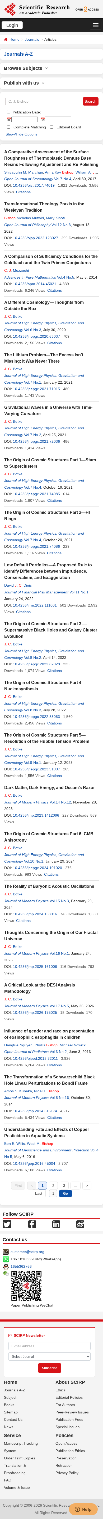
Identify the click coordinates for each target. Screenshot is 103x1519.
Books (9, 1405)
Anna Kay (59, 172)
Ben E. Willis (14, 1143)
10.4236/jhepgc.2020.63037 (36, 336)
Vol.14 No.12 (60, 802)
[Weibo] (80, 1224)
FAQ (7, 1480)
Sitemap (11, 1412)
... (75, 1185)
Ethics (60, 1390)
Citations (23, 192)
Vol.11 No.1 (78, 592)
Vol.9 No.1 (32, 762)
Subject (10, 1397)
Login (12, 25)
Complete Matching (29, 127)
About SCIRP (70, 1382)
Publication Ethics (70, 1451)
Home (15, 39)
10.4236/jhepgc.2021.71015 (36, 389)
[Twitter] (7, 1224)
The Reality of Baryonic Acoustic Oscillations (49, 886)
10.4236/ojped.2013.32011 (35, 1058)
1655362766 (21, 1266)
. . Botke (13, 316)
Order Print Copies (19, 1458)
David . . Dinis (18, 585)
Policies (64, 1435)
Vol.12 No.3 (61, 225)
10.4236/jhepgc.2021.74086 (36, 546)
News (8, 1427)
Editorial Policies (69, 1397)
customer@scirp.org (27, 1252)
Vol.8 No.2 (32, 657)
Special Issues (67, 1427)
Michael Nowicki (73, 1045)
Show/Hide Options (22, 134)
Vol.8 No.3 (32, 710)
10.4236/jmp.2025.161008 (35, 966)
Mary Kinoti (55, 218)
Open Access (66, 1443)
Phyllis (46, 1045)
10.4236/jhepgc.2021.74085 (36, 494)
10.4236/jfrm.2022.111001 (35, 605)
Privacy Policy (66, 1473)
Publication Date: (26, 112)
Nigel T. (46, 1091)
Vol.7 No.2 (32, 435)
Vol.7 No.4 (62, 179)
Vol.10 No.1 (33, 861)
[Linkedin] (56, 1224)
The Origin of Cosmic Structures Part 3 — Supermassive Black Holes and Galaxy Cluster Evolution (50, 630)
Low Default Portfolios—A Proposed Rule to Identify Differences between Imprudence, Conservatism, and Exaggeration (48, 571)
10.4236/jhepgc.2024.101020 (37, 868)
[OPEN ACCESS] (87, 9)
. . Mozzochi (16, 270)
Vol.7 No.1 (32, 382)
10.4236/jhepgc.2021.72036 (36, 441)
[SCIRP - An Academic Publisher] (37, 9)
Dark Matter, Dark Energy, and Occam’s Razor (49, 787)
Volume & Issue (17, 1487)
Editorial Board (69, 127)
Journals (32, 39)
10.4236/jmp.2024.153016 (35, 914)
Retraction (64, 1465)
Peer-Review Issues (72, 1412)
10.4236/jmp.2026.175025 (35, 1012)
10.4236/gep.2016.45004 (34, 1163)
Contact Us (13, 1419)
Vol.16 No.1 (59, 953)
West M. (40, 1143)
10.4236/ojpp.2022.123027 (35, 238)
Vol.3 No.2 (58, 1052)
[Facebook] (32, 1224)
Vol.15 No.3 (59, 901)
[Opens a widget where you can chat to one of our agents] (83, 1509)
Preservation (66, 1458)
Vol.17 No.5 (59, 1006)
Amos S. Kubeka (18, 1091)
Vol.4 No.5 (65, 277)
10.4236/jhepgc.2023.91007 (36, 769)
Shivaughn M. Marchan (23, 172)
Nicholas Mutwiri (24, 218)
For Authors (65, 1405)
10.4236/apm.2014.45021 (34, 284)
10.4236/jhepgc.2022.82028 (36, 664)
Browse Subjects (24, 68)
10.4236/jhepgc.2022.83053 (36, 716)
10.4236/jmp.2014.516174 (35, 1111)
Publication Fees (69, 1419)
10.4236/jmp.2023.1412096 (36, 815)
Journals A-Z (14, 1390)
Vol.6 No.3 (32, 330)
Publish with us (22, 83)
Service (12, 1435)
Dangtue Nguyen (18, 1045)
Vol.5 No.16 (59, 1097)
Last (38, 1193)
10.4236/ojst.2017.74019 (34, 185)
